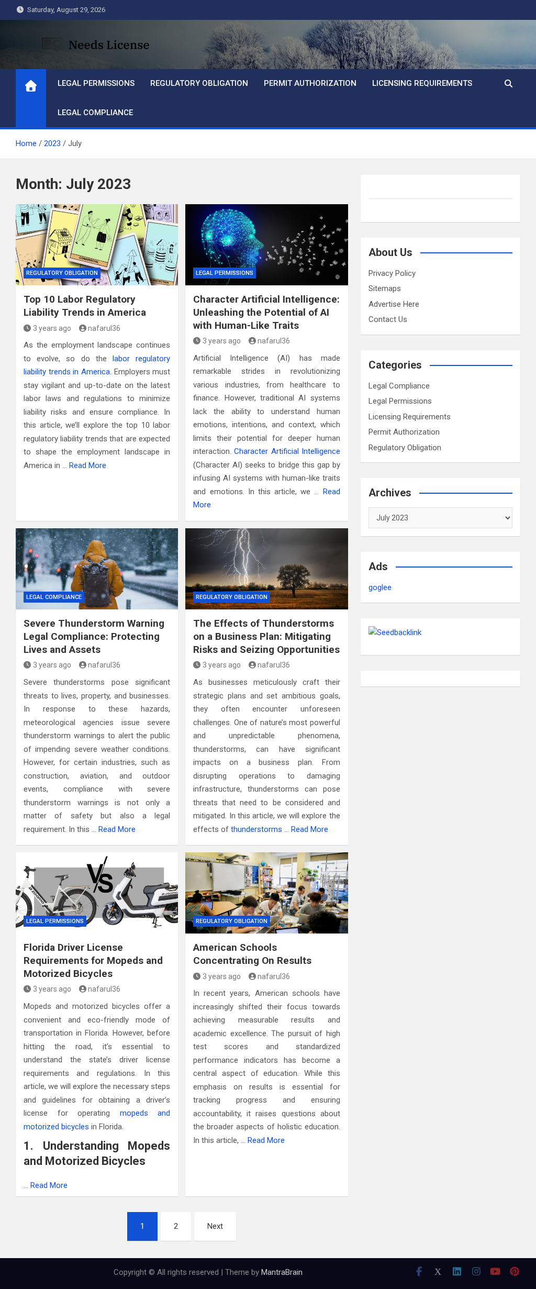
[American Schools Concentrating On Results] (266, 893)
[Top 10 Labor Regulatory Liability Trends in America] (97, 244)
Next (215, 1226)
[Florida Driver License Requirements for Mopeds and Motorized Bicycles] (97, 893)
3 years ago (52, 328)
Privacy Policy (392, 273)
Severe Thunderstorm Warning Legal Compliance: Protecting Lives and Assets (94, 636)
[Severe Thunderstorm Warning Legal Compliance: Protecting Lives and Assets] (97, 568)
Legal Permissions (96, 83)
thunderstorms (257, 829)
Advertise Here (393, 304)
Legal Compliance (95, 112)
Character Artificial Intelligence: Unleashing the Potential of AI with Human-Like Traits (266, 312)
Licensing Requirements (422, 83)
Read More (87, 465)
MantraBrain (282, 1272)
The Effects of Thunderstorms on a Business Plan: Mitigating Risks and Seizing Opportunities (266, 636)
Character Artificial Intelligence (287, 451)
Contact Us (387, 319)
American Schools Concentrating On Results (252, 953)
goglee (380, 587)
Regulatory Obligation (199, 83)
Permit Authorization (310, 83)
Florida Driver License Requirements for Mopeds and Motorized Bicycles (93, 960)
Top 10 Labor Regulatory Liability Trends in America (85, 305)
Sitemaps (384, 288)
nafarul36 (104, 328)
